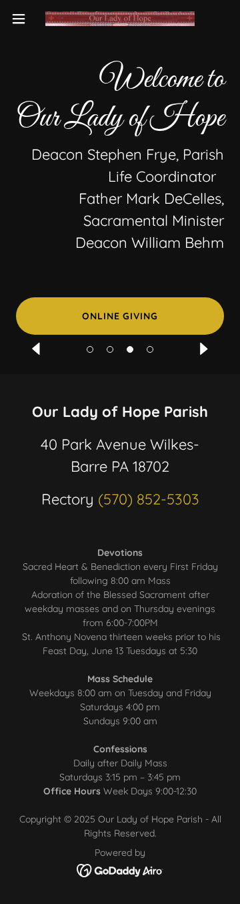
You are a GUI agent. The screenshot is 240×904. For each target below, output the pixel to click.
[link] (120, 19)
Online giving (120, 316)
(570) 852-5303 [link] (148, 499)
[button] (90, 349)
